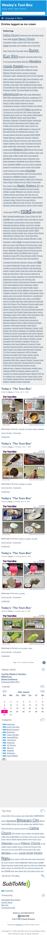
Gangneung (7, 279)
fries (33, 140)
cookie (20, 42)
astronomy (20, 216)
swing (35, 56)
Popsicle (11, 123)
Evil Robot (34, 90)
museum (14, 287)
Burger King (33, 149)
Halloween (7, 315)
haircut (30, 115)
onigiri (28, 167)
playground (10, 94)
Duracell (13, 352)
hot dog (38, 140)
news (29, 94)
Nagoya (6, 290)
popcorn (32, 131)
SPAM (12, 371)
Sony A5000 (31, 865)
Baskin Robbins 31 (28, 185)
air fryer (17, 170)
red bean (38, 164)
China (29, 315)
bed (8, 82)
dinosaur (6, 205)
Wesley (10, 392)
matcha (39, 271)
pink (26, 82)
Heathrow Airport (27, 103)
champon (6, 325)
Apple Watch (29, 816)
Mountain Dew (22, 301)
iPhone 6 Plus (36, 847)
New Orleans (18, 238)
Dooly (21, 285)
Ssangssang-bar (21, 123)
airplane (17, 106)
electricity (6, 109)
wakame (28, 371)
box (31, 346)
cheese (29, 146)
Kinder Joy (35, 341)
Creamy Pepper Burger (19, 230)
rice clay (31, 194)
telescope (31, 868)
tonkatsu (24, 176)
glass (8, 265)
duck (40, 276)
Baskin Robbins (13, 189)
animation (18, 79)
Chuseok (27, 273)
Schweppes (34, 293)
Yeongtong (27, 197)
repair (13, 75)
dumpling (24, 247)
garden (37, 225)
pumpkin (10, 312)
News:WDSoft (12, 737)
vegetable (11, 164)
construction (8, 202)
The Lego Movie (23, 90)
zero (26, 271)
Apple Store (32, 376)
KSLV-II (29, 182)
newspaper (34, 97)
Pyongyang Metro (8, 682)
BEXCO (38, 247)
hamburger (37, 120)
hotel (42, 360)
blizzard (10, 216)
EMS (13, 109)
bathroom (27, 129)
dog (35, 250)
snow (14, 39)
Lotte (31, 268)
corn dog (36, 146)
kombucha (37, 268)
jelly (14, 146)
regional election (27, 106)
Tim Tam (6, 352)
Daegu (10, 182)
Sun (13, 868)
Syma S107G (32, 75)
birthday (21, 173)
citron (17, 143)
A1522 (3, 816)
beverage (7, 128)
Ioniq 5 (12, 357)
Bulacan (40, 331)
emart (22, 143)
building (22, 179)
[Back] (5, 691)
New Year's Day (9, 51)
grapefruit (20, 276)
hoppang (6, 336)
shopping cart (37, 79)
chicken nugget (9, 191)
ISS (39, 216)
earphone (7, 355)
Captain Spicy (19, 235)
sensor (33, 365)
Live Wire (12, 301)
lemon (34, 205)
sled (9, 39)
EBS (9, 97)
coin (27, 331)
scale (34, 371)
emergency (7, 328)
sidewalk (6, 228)
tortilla (17, 69)
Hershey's (18, 341)
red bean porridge (35, 323)
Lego (41, 347)
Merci (21, 347)
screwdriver (7, 42)
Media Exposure (12, 729)
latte (11, 290)
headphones (20, 82)
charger (34, 352)
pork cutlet (25, 228)
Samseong (7, 258)
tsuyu (40, 368)
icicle (23, 271)
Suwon (20, 197)
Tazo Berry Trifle (17, 273)
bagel (5, 161)
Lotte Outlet (15, 325)
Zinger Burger (25, 255)
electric (33, 357)
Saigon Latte (33, 307)
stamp (14, 315)
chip (42, 315)
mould (5, 212)
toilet (25, 357)
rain (4, 312)
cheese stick (32, 262)
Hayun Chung (26, 39)
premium (6, 230)
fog (21, 219)
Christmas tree (25, 35)
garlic (32, 336)
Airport (25, 338)
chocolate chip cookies (18, 45)
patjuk (25, 323)
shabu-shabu (8, 253)
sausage (22, 87)
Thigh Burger (8, 222)
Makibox (33, 331)
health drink (23, 155)
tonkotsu (6, 371)
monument (26, 242)
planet (34, 859)
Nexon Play (16, 304)
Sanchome (14, 347)
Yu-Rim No (18, 112)
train (14, 258)
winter (21, 328)
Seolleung (24, 152)
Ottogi (22, 171)
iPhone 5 (20, 847)
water (5, 146)
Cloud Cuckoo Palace (35, 87)
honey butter (14, 126)
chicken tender (17, 233)
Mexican (14, 320)
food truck (29, 222)
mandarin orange (35, 338)
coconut (13, 268)
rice (32, 167)
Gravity (31, 230)
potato (21, 126)
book (18, 245)
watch (12, 871)
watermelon (21, 146)
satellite (6, 219)
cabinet (14, 242)
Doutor (13, 276)
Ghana (25, 268)
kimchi (25, 376)
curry (14, 376)
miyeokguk (20, 371)
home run (18, 115)
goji (12, 341)
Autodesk (21, 331)
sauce (22, 194)
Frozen (13, 72)
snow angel (15, 219)
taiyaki (10, 171)
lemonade (37, 182)
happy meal (21, 117)
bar (39, 262)
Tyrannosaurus (13, 285)
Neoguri (34, 373)
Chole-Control (14, 309)
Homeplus (35, 42)
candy (17, 271)
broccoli (30, 189)
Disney (6, 72)
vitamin (6, 271)
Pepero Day (25, 265)
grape (10, 146)
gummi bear (22, 287)
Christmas (7, 173)
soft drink (35, 134)
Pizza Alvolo (13, 317)
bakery (19, 164)
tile (39, 129)
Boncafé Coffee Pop (11, 131)
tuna (25, 191)
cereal (40, 205)
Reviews (10, 750)
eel (41, 242)
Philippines (7, 333)
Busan (5, 250)
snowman (7, 276)
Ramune (12, 137)
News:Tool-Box (13, 734)
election (8, 839)
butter (34, 197)
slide (21, 94)
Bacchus (26, 97)
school (14, 333)
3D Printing (11, 745)
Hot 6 (19, 315)
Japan (35, 287)
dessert (14, 173)
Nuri (4, 186)
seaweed (6, 338)
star (36, 865)
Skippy (40, 197)
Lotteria (6, 194)
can (36, 194)
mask (29, 325)
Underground (8, 106)
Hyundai (6, 357)
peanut (35, 155)
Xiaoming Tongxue (21, 363)
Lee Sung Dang (28, 164)
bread (40, 149)
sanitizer (19, 357)
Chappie (37, 222)
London (12, 103)
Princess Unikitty (9, 90)
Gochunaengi (15, 228)
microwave (14, 336)
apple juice (39, 304)
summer (15, 328)
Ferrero (10, 349)
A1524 (8, 816)
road (26, 210)
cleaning (34, 129)
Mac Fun (10, 748)
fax (40, 109)
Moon (16, 853)
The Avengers (37, 202)
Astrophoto (10, 724)
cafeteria (16, 176)
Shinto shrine (8, 363)
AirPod (28, 352)
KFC (18, 255)
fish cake (22, 336)
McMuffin (13, 117)
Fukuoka (36, 360)
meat (17, 194)
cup (4, 265)
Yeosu (14, 186)
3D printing (13, 331)
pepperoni (21, 352)
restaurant (20, 137)
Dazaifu (29, 360)
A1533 (12, 816)
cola (29, 140)
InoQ (5, 285)
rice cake (19, 51)
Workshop (11, 753)
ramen (29, 191)
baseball (6, 115)
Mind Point (24, 307)
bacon (25, 158)
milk (24, 42)
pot (42, 336)
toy (11, 176)
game (12, 115)
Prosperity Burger (25, 120)
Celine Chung (11, 35)
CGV (25, 112)
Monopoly (7, 120)
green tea (32, 271)
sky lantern (38, 106)
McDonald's (37, 115)
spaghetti (22, 373)
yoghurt (12, 271)
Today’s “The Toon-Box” (16, 388)
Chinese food (23, 320)
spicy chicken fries (31, 233)
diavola (12, 194)
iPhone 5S (27, 847)
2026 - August (23, 692)
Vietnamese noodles (30, 368)
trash (30, 333)
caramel (21, 539)
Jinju (31, 290)
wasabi (27, 238)
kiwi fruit (19, 268)
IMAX (37, 230)
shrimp (6, 238)
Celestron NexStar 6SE (21, 829)
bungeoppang (17, 158)
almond (27, 346)
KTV (41, 97)
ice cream (29, 429)
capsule (23, 360)
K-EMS (18, 109)
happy (28, 373)
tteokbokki (20, 161)
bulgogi (6, 167)
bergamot (39, 309)
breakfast (32, 82)
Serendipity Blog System (10, 900)
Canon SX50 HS (31, 216)
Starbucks (7, 179)
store (5, 164)
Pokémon (15, 307)
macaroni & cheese (10, 373)
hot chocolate (30, 276)
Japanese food (30, 379)
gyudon (19, 381)
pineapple (7, 341)
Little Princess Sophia (33, 173)
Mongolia (30, 349)
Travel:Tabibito (12, 755)
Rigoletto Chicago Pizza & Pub (21, 250)
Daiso (5, 317)
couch (29, 45)
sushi (32, 228)
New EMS (35, 109)
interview (10, 100)
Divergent (19, 135)
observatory (32, 312)
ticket (16, 179)
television (36, 94)
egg (26, 194)
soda (21, 128)
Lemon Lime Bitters (33, 298)
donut (27, 161)
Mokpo (38, 161)
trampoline (12, 61)
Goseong (6, 287)
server (13, 245)
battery (19, 73)
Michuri (32, 161)
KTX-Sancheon (32, 245)
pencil (5, 301)
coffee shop (30, 179)
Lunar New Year (16, 84)
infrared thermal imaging (20, 365)
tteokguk (21, 57)
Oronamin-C (27, 296)
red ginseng (18, 295)
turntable (14, 355)
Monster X (34, 238)
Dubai (25, 312)
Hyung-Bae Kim (9, 87)
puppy (39, 250)
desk (31, 235)
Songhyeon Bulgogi (19, 262)
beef (40, 238)
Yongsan (19, 258)
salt (28, 336)
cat (12, 828)
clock (27, 235)
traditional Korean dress (33, 84)
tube (33, 309)
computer (29, 56)
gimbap (8, 376)
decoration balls (37, 35)
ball (4, 81)
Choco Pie (15, 338)
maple (5, 143)
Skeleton (33, 282)
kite (17, 87)
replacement (21, 75)
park (39, 212)
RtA (39, 373)
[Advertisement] (23, 783)
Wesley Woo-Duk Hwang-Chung (29, 871)
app (4, 100)
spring (40, 312)
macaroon (32, 176)
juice (30, 155)
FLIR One (7, 365)
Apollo (33, 325)
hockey (15, 279)
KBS (25, 94)
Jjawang (18, 368)
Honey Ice (34, 126)
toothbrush (29, 70)
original (6, 152)
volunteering (23, 333)
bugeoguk (26, 381)
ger (15, 349)
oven (38, 158)
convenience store (17, 167)
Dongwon (7, 197)
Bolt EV (32, 363)
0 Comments (17, 433)
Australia (37, 349)
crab (11, 238)
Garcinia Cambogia (35, 301)
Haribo (30, 287)
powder (40, 282)
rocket (9, 186)
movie (29, 112)
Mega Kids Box (23, 61)
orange (19, 290)
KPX (23, 109)
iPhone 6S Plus (6, 850)
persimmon (35, 273)
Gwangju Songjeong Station (14, 225)
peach (32, 265)
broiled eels (34, 242)
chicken (6, 117)
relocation (7, 242)
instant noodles (12, 847)
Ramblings (10, 732)
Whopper (19, 191)
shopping (37, 143)
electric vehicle (33, 355)
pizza (5, 45)
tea (36, 276)
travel (17, 103)
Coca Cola (25, 309)
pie (13, 179)
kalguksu (31, 247)
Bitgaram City (20, 149)
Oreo (29, 42)
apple (10, 212)
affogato (26, 290)
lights (5, 39)
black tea (6, 273)
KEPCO (16, 212)
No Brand (29, 143)
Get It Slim (7, 304)
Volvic (41, 293)
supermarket (23, 317)
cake (37, 152)
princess (6, 176)
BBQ (15, 202)
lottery (24, 315)
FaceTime (36, 45)
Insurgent (27, 135)
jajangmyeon (8, 368)
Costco (18, 200)
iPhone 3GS (19, 100)
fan (17, 129)
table (15, 42)
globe (12, 82)
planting (38, 336)
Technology (11, 740)
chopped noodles (13, 247)
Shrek (12, 205)
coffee (15, 155)
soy (14, 129)
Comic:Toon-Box (6, 433)
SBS (5, 97)
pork (19, 202)
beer (25, 258)
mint (24, 182)
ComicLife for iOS (8, 907)
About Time (38, 228)
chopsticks (7, 360)
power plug (38, 290)
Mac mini (6, 245)
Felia (25, 115)
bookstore (7, 320)
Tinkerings (10, 742)
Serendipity (18, 925)
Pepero (19, 323)
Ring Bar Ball (14, 152)
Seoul (5, 123)
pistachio (22, 189)
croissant (6, 200)
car (24, 78)
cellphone (32, 317)
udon (30, 253)
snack (27, 126)
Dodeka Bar (15, 265)
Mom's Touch (38, 219)
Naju (28, 109)
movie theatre (13, 65)
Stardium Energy (27, 304)
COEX (34, 255)
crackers (13, 323)
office (36, 235)
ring (14, 290)
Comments (9, 890)
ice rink (22, 279)
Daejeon (42, 837)
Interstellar (7, 233)
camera (38, 363)
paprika (36, 189)
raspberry (26, 341)
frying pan (26, 200)
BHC (5, 216)
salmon (14, 197)
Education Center (31, 328)
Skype (26, 51)
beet (28, 357)
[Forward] (43, 691)
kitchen (33, 200)
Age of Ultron (26, 202)
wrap (22, 69)
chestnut (40, 333)
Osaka (5, 137)
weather (14, 293)
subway (32, 152)
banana (6, 323)
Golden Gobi (21, 349)
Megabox (35, 61)
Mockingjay (23, 131)
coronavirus (33, 320)
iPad (20, 355)
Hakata (13, 381)
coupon (29, 205)
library (22, 245)
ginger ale (21, 298)
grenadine (36, 315)
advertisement (16, 97)
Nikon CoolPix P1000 (17, 859)
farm (32, 225)
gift (30, 309)
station (35, 285)
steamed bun (20, 205)
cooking (19, 376)
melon (13, 200)
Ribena (26, 293)
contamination (19, 222)
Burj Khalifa (18, 312)
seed (5, 349)
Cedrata (11, 143)
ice (21, 182)
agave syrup (8, 296)
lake (34, 212)
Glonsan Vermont (20, 140)
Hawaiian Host (9, 344)
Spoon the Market (20, 253)
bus (19, 241)
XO (37, 371)
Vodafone (7, 293)
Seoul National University (25, 344)
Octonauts (36, 112)
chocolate (30, 170)
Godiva (36, 347)
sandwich (7, 158)
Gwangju (14, 120)
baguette (31, 158)
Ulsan (24, 355)
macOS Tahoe (6, 902)
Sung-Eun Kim (20, 868)
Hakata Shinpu (18, 379)
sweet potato (8, 149)
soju (29, 258)
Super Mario (31, 117)
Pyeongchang (24, 282)
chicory (6, 309)
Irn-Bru (20, 293)
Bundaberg (11, 298)
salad (35, 70)
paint (34, 333)
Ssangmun (28, 285)
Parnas (40, 255)
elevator (23, 325)
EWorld (17, 182)
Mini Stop (15, 360)
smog (28, 225)
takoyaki (28, 137)
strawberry (12, 161)
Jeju (21, 338)
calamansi (7, 306)
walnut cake (7, 155)
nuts (41, 152)
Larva (28, 79)
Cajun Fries (28, 219)
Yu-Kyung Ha (8, 112)
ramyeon (36, 191)
